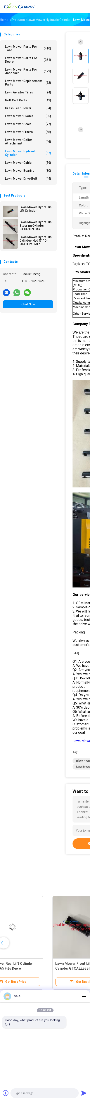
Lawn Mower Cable (28, 162)
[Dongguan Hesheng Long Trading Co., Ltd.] (19, 6)
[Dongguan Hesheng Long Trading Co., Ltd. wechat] (27, 292)
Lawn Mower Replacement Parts (28, 82)
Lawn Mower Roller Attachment (28, 141)
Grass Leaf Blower (28, 108)
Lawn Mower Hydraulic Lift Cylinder (35, 208)
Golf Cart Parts (28, 100)
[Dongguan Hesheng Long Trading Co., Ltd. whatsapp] (16, 292)
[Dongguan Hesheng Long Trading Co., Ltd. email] (6, 292)
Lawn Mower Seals (28, 124)
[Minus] (84, 996)
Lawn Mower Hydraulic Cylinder (28, 153)
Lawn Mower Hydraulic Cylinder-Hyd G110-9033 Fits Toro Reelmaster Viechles (35, 240)
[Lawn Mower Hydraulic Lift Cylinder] (10, 211)
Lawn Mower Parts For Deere (28, 59)
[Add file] (6, 1093)
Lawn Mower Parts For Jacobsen (28, 71)
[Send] (83, 1093)
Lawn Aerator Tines (28, 92)
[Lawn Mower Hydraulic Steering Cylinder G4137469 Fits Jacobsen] (10, 226)
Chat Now (28, 304)
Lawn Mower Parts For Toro (28, 48)
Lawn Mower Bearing (28, 170)
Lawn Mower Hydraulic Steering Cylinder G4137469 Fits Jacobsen (35, 225)
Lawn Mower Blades (28, 116)
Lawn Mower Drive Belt (28, 178)
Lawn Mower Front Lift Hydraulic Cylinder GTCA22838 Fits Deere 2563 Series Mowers (32, 968)
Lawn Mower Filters (28, 132)
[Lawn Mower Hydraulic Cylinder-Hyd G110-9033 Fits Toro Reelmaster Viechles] (10, 241)
